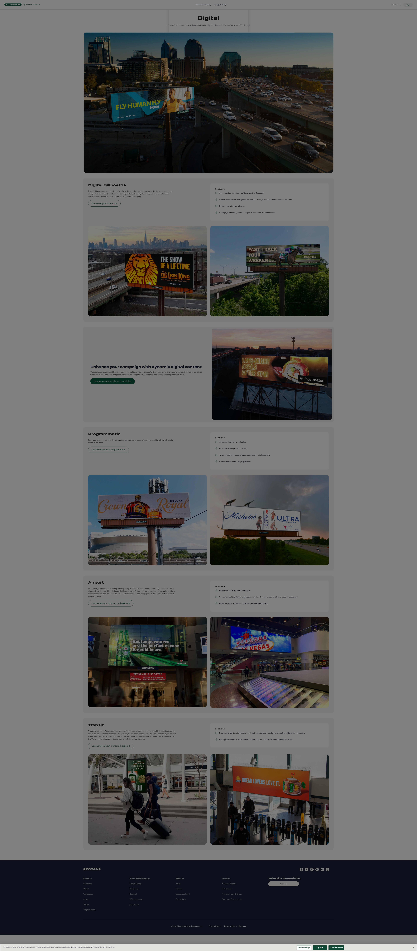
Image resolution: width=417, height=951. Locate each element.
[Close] (413, 947)
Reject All (319, 948)
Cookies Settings (304, 948)
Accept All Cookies (336, 948)
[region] (208, 947)
